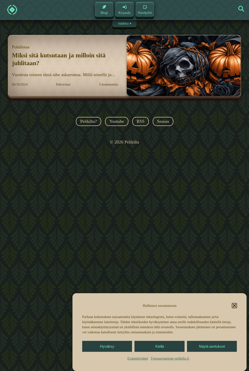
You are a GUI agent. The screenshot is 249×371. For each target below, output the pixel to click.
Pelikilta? (88, 121)
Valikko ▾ (124, 23)
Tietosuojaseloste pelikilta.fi (170, 358)
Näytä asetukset (212, 346)
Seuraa (163, 121)
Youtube (116, 121)
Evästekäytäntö (137, 358)
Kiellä (159, 346)
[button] (234, 305)
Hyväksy (107, 346)
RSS (140, 121)
